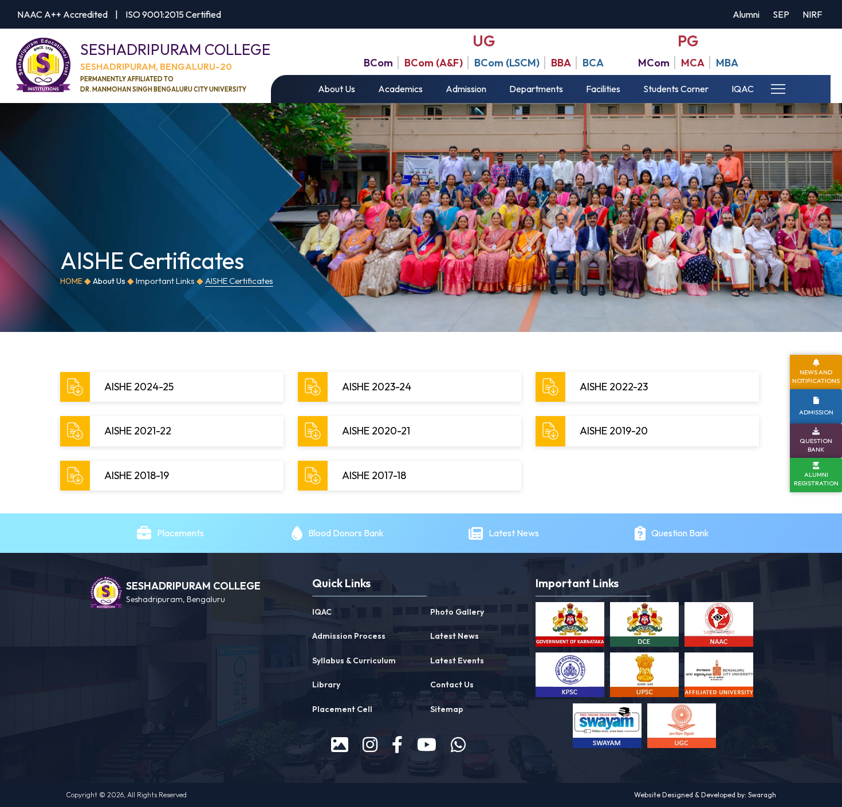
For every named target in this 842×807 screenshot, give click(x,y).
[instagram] (370, 744)
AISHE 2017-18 (374, 475)
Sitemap (446, 709)
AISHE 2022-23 (614, 386)
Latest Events (457, 660)
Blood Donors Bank (346, 533)
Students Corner (676, 88)
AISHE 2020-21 (376, 430)
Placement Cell (342, 709)
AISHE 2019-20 (614, 430)
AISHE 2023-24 (376, 386)
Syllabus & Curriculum (354, 660)
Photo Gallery (457, 612)
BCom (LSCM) (507, 62)
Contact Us (452, 684)
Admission (466, 88)
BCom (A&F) (433, 62)
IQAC (742, 88)
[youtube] (426, 744)
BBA (561, 62)
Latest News (515, 533)
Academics (400, 88)
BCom (378, 62)
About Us (336, 88)
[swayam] (607, 728)
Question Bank (680, 533)
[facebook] (397, 744)
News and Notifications (816, 376)
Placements (180, 533)
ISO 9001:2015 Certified (173, 14)
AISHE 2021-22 (137, 430)
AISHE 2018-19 (136, 475)
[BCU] (718, 677)
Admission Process (348, 636)
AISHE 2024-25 (139, 386)
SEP (781, 14)
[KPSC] (570, 677)
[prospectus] (339, 744)
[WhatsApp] (458, 744)
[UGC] (681, 728)
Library (326, 684)
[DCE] (644, 626)
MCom (654, 62)
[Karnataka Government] (570, 626)
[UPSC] (644, 677)
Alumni (746, 14)
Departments (536, 88)
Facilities (603, 88)
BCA (593, 62)
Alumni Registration (816, 479)
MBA (727, 62)
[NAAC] (718, 626)
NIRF (812, 14)
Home (71, 281)
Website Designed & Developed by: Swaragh (705, 794)
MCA (693, 62)
